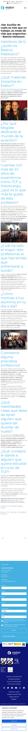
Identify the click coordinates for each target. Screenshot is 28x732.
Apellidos (3, 591)
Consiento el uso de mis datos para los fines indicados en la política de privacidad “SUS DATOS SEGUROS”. (14, 621)
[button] (2, 538)
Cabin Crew (15, 543)
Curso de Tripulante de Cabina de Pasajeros (15, 89)
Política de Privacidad (9, 636)
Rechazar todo (14, 728)
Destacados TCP (5, 545)
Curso (2, 614)
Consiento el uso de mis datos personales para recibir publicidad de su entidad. (14, 625)
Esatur (6, 85)
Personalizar (14, 725)
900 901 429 (4, 572)
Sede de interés (5, 608)
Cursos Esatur (22, 543)
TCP (4, 472)
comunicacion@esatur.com (9, 581)
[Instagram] (4, 688)
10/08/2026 (4, 543)
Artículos (10, 543)
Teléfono (3, 602)
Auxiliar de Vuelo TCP (14, 500)
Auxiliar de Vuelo (10, 429)
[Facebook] (12, 688)
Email (2, 597)
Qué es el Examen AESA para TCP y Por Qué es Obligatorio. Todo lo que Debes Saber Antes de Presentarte (13, 538)
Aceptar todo (14, 721)
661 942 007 (4, 576)
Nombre (3, 585)
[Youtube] (16, 688)
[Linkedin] (24, 688)
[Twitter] (8, 688)
